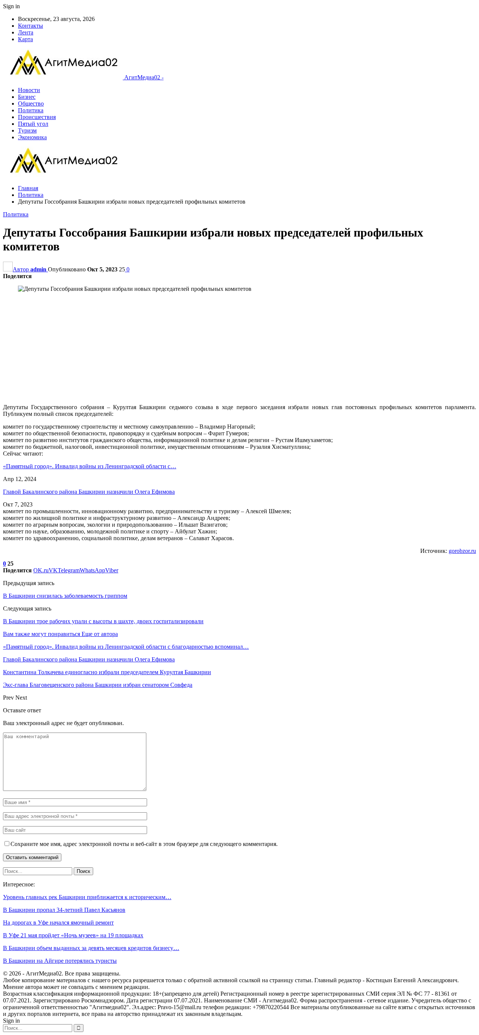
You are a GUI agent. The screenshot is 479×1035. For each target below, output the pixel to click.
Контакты (30, 25)
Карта (25, 39)
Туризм (27, 130)
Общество (31, 103)
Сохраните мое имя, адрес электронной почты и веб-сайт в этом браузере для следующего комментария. (144, 844)
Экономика (32, 137)
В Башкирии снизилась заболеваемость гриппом (65, 596)
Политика (30, 110)
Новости (29, 90)
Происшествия (37, 117)
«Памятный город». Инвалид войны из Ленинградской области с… (89, 466)
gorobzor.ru (462, 551)
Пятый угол (33, 124)
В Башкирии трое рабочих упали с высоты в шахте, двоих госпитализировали (103, 621)
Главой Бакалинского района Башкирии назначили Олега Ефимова (89, 491)
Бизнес (27, 97)
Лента (25, 32)
